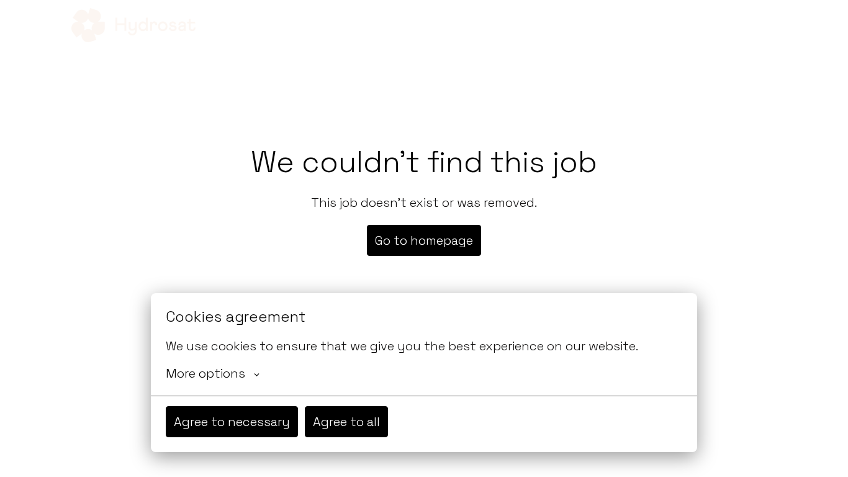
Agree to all (346, 422)
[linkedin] (769, 24)
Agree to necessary (232, 422)
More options (205, 373)
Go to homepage (424, 240)
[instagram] (741, 24)
